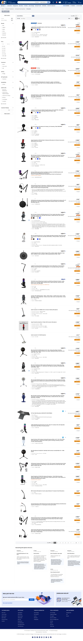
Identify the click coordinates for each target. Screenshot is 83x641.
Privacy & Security (4, 619)
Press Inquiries (36, 614)
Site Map (51, 621)
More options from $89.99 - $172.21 (74, 126)
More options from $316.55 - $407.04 (74, 413)
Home (3, 8)
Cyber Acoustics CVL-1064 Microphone (38, 334)
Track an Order (4, 614)
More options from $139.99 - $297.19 (74, 267)
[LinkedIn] (39, 637)
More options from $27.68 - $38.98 (74, 531)
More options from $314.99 (75, 57)
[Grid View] (79, 18)
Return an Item (4, 616)
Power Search (7, 15)
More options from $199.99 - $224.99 (74, 141)
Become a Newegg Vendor (54, 619)
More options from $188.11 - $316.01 (74, 235)
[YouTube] (44, 637)
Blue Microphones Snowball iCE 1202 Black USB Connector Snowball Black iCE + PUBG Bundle (47, 451)
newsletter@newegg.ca (54, 630)
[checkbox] (7, 110)
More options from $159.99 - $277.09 (74, 27)
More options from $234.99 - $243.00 (74, 70)
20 (76, 542)
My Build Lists (20, 621)
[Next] (78, 16)
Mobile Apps (52, 626)
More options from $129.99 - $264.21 (74, 216)
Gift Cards (51, 624)
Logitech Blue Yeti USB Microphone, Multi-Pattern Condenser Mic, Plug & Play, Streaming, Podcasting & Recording (48, 28)
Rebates (51, 622)
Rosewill (67, 616)
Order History (20, 614)
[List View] (76, 18)
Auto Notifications (20, 626)
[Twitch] (46, 637)
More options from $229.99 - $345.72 (74, 110)
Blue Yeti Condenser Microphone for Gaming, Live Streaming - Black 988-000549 (46, 126)
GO (33, 15)
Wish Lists (19, 619)
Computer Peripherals (9, 8)
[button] (12, 2)
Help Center (3, 612)
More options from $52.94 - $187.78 (74, 96)
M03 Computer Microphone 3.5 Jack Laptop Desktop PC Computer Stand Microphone (47, 490)
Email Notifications (21, 622)
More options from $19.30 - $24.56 (74, 201)
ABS (67, 614)
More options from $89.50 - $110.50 (74, 186)
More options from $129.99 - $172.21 (74, 157)
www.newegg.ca (59, 634)
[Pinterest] (41, 637)
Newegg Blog (36, 619)
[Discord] (48, 637)
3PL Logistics (52, 616)
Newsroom (35, 617)
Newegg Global (68, 612)
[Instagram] (37, 637)
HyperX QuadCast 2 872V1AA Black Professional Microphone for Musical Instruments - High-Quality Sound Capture (48, 141)
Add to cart (77, 30)
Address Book (20, 617)
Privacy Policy (45, 632)
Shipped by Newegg (53, 614)
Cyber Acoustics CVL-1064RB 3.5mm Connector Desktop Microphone (44, 309)
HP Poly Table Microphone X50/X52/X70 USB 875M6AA (41, 413)
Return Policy (4, 617)
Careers (35, 616)
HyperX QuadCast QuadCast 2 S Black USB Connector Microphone (44, 322)
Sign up (31, 599)
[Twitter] (34, 637)
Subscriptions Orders (21, 624)
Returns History (20, 616)
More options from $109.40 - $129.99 (74, 43)
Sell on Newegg (52, 612)
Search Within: (20, 15)
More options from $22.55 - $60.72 (74, 310)
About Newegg (36, 612)
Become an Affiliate (53, 617)
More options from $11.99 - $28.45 (74, 336)
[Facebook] (32, 637)
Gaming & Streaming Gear (20, 8)
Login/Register (20, 612)
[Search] (48, 2)
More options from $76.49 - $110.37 (74, 172)
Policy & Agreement (39, 632)
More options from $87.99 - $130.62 (74, 350)
